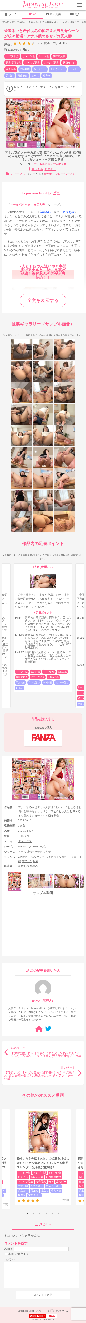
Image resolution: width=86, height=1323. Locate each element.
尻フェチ (27, 861)
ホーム (12, 14)
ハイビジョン (53, 857)
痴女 (35, 861)
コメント (10, 1259)
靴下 (50, 1181)
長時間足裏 (59, 56)
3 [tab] (40, 1214)
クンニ (41, 857)
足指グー (61, 1181)
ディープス (17, 173)
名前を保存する (18, 1253)
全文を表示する (43, 300)
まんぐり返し (57, 69)
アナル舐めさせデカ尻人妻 (50, 164)
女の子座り (34, 1195)
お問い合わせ (56, 1310)
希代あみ (37, 169)
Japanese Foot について (32, 1310)
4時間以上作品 (27, 857)
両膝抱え (22, 75)
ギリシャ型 (24, 1172)
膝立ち (35, 75)
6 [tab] (59, 1214)
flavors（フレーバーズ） (60, 173)
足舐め (9, 75)
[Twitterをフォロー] (48, 1028)
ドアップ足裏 (32, 62)
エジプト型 (12, 56)
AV (34, 14)
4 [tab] (46, 1214)
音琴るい (50, 169)
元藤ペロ (23, 836)
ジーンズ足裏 (51, 62)
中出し (66, 857)
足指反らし (69, 62)
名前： (8, 1248)
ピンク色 (44, 56)
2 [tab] (34, 1214)
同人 (77, 14)
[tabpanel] (43, 1157)
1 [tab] (27, 1214)
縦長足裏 (11, 69)
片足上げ (74, 69)
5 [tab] (52, 1214)
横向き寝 (56, 1190)
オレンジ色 (28, 56)
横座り (46, 75)
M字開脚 (25, 69)
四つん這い (40, 69)
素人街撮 (55, 14)
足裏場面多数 (13, 62)
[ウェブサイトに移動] (39, 1028)
